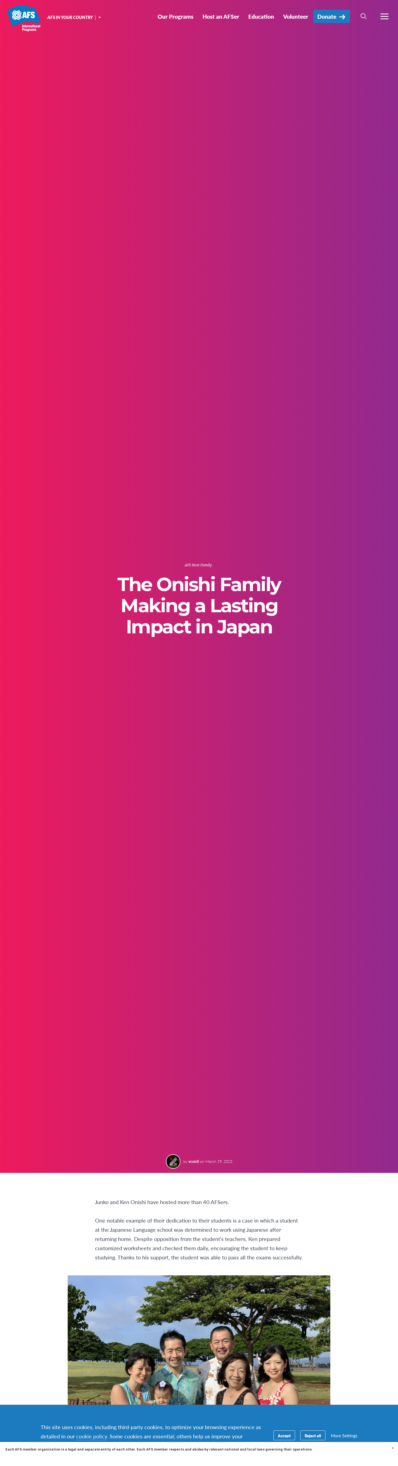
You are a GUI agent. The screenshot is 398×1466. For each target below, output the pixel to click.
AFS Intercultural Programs (24, 18)
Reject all (313, 1435)
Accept (284, 1435)
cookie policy (91, 1436)
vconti (193, 1161)
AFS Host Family (198, 565)
